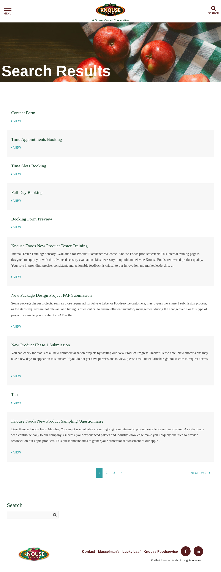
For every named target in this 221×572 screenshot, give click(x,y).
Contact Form (23, 112)
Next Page (199, 473)
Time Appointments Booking (36, 139)
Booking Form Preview (31, 219)
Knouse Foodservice (161, 551)
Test (15, 394)
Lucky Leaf (131, 551)
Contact (88, 551)
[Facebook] (184, 551)
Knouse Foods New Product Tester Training (49, 245)
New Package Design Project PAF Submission (51, 295)
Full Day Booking (27, 192)
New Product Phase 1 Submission (40, 344)
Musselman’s (108, 551)
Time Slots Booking (28, 165)
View (17, 121)
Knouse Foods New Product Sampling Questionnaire (57, 421)
